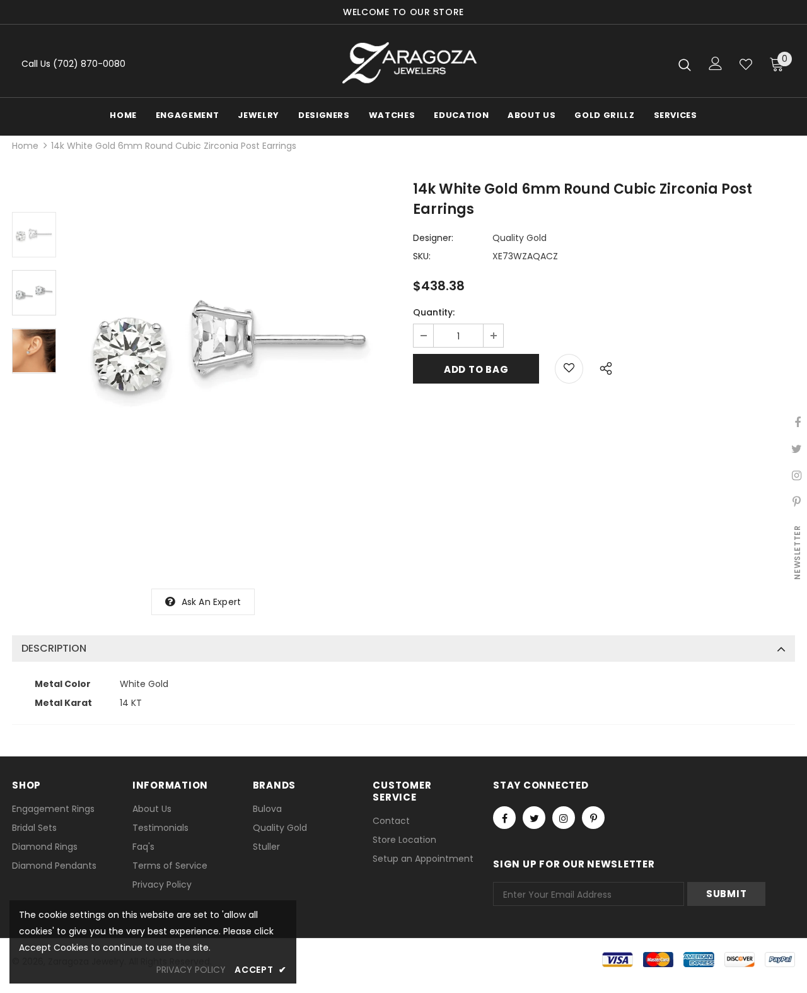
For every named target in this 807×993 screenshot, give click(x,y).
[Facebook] (504, 817)
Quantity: (434, 312)
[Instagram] (563, 817)
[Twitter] (534, 817)
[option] (231, 346)
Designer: (433, 238)
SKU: (422, 256)
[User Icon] (716, 63)
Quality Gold (519, 238)
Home (25, 145)
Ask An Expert (211, 602)
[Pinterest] (593, 817)
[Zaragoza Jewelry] (408, 64)
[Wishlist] (746, 64)
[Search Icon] (684, 64)
